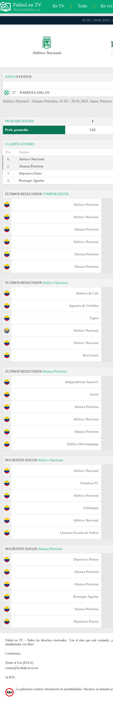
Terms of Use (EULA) (19, 663)
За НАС (10, 677)
